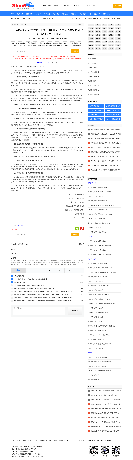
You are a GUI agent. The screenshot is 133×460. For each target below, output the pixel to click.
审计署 (61, 440)
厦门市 (111, 48)
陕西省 (98, 38)
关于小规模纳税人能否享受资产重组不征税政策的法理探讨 (30, 279)
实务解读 (38, 14)
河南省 (118, 31)
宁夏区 (118, 38)
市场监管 (42, 440)
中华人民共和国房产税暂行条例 (97, 263)
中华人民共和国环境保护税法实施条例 (99, 344)
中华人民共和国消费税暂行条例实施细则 (100, 214)
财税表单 (97, 14)
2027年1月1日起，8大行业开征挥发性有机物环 (84, 18)
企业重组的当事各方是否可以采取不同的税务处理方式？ (30, 285)
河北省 (118, 25)
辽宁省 (91, 35)
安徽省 (98, 28)
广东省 (91, 28)
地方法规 (29, 14)
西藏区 (118, 28)
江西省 (98, 35)
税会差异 (83, 14)
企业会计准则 (92, 63)
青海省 (111, 42)
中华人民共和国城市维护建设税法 (98, 277)
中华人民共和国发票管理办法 (97, 366)
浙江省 (91, 31)
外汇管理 (66, 440)
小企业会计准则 (93, 58)
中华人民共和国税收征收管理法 (97, 357)
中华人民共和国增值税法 (95, 196)
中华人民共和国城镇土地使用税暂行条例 (100, 268)
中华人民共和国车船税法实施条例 (98, 312)
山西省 (105, 42)
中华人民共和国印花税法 (95, 281)
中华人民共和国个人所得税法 (97, 250)
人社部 (36, 440)
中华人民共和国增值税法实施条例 (98, 201)
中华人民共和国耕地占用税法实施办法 (99, 335)
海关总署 (48, 440)
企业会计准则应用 (93, 67)
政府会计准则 (92, 81)
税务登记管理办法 (93, 375)
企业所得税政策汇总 (113, 106)
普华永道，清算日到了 (49, 18)
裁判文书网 (100, 440)
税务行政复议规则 (93, 379)
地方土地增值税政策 (113, 119)
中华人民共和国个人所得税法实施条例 (99, 254)
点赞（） (18, 229)
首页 (12, 14)
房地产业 (20, 225)
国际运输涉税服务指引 (20, 276)
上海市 (98, 25)
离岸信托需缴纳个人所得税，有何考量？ (111, 18)
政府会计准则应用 (93, 85)
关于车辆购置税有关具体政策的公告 (99, 223)
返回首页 (80, 24)
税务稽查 (65, 14)
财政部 (19, 440)
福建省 (91, 45)
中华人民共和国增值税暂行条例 (97, 187)
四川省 (111, 31)
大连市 (91, 48)
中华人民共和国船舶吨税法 (96, 348)
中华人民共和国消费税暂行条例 (97, 209)
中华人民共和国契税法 (95, 321)
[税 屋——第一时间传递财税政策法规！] (23, 8)
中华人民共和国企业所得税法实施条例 (99, 245)
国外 (118, 45)
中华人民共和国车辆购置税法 (97, 218)
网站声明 (26, 446)
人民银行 (55, 440)
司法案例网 (108, 440)
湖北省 (111, 28)
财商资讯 (106, 14)
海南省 (105, 38)
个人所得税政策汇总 (96, 110)
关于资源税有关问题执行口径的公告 (99, 294)
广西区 (118, 35)
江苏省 (98, 31)
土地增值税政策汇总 (96, 119)
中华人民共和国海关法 (95, 227)
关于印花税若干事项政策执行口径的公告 (100, 285)
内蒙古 (98, 42)
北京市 (91, 25)
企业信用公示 (91, 440)
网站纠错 (39, 446)
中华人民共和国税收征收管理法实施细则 (100, 361)
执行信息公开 (82, 440)
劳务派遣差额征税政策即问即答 (23, 282)
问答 (90, 14)
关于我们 (19, 446)
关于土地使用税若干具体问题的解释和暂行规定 (102, 272)
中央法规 (20, 14)
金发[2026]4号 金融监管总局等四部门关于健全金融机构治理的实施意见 (34, 288)
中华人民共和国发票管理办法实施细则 (99, 370)
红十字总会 (74, 440)
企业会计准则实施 (93, 76)
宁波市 (25, 24)
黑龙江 (111, 35)
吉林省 (105, 28)
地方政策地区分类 (113, 115)
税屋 (13, 24)
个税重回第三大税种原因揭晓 (22, 18)
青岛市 (98, 48)
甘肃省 (91, 42)
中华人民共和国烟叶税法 (95, 317)
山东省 (105, 31)
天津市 (111, 25)
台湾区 (105, 45)
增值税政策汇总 (95, 106)
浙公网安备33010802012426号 (20, 456)
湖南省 (105, 35)
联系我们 (32, 446)
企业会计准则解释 (93, 72)
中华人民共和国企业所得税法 (97, 241)
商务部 (24, 440)
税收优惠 (47, 14)
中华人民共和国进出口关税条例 (97, 232)
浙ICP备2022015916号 (37, 456)
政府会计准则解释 (93, 90)
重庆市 (105, 25)
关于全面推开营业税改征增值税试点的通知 (101, 205)
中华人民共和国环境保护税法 (97, 339)
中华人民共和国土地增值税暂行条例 (99, 299)
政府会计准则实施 (93, 94)
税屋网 (14, 446)
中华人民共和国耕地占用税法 (97, 330)
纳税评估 (74, 14)
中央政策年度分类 (113, 110)
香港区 (98, 45)
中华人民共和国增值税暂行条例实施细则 (100, 192)
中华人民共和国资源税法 (95, 290)
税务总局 (30, 440)
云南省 (91, 38)
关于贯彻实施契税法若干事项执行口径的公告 (101, 326)
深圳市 (118, 48)
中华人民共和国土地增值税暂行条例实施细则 (101, 303)
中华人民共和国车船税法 (95, 308)
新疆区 (118, 42)
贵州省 (111, 38)
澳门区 (111, 45)
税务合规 (56, 14)
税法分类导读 (96, 115)
